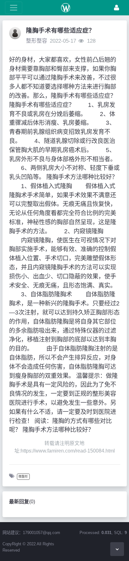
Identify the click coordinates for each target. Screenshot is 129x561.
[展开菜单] (13, 8)
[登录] (116, 7)
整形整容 (36, 41)
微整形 (23, 476)
